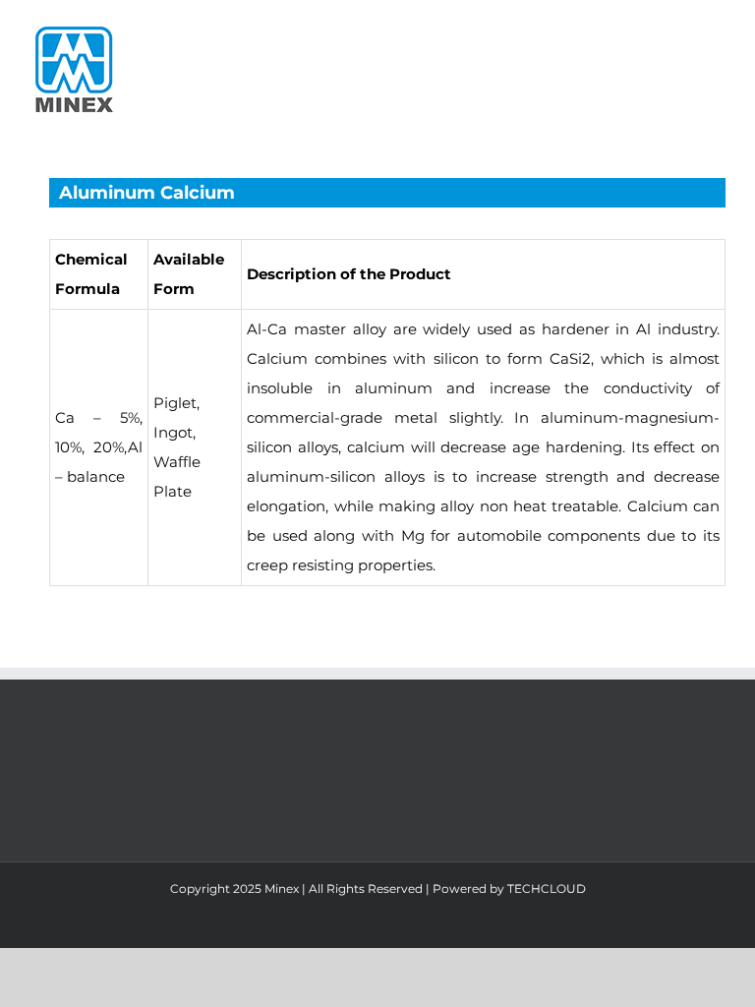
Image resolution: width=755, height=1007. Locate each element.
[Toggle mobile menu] (718, 30)
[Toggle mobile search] (682, 30)
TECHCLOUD (546, 888)
